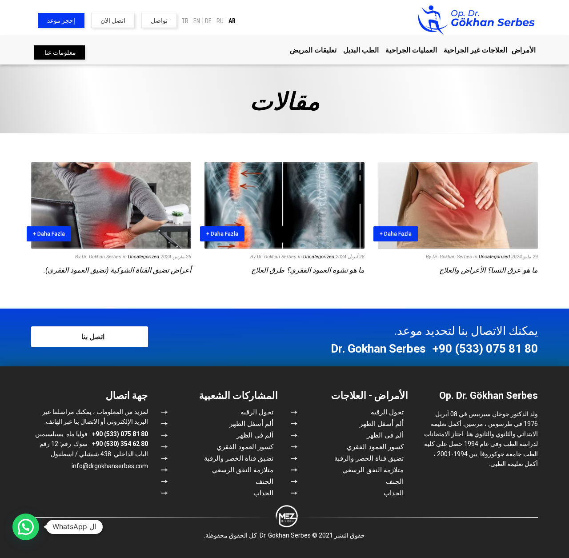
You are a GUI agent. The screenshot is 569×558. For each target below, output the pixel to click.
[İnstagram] (126, 484)
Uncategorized (494, 257)
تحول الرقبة (387, 412)
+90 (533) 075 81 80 (485, 348)
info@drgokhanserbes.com (110, 466)
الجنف (395, 482)
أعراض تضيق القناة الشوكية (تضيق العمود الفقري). (117, 270)
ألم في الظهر (385, 435)
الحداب (394, 493)
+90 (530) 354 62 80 (120, 443)
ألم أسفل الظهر (382, 424)
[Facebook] (141, 484)
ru (220, 20)
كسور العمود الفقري (375, 447)
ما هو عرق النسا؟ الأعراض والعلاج (488, 270)
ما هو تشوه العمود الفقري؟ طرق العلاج (308, 270)
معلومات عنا (60, 52)
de (208, 20)
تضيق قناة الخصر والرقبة (369, 458)
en (196, 20)
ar (232, 20)
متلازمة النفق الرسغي (373, 470)
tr (184, 20)
